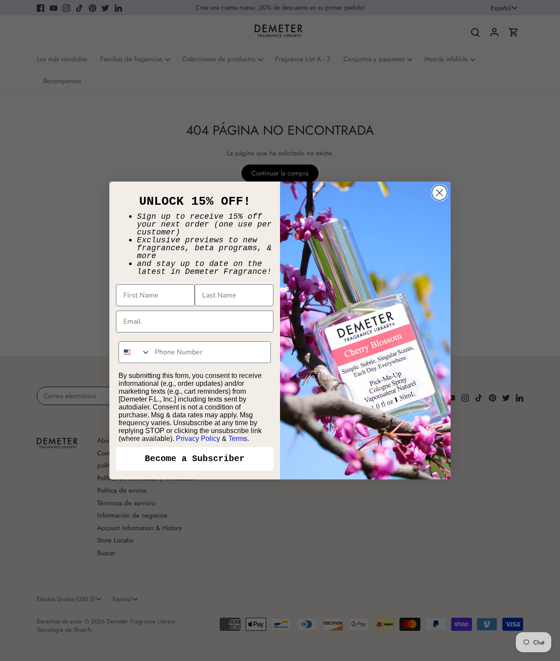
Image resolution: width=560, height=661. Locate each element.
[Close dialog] (439, 192)
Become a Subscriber (195, 459)
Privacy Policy (198, 438)
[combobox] (134, 352)
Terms (237, 438)
